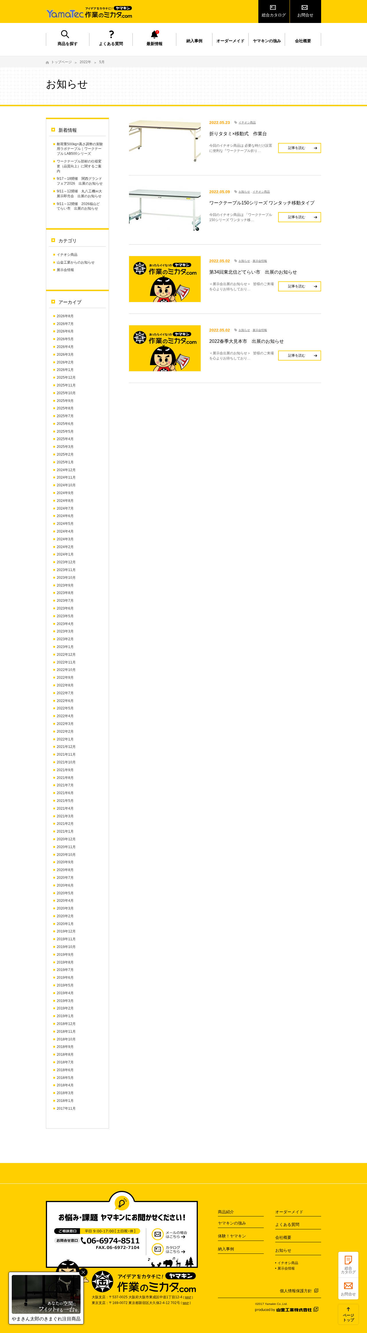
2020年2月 (65, 916)
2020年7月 (65, 878)
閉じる (83, 1272)
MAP (188, 1297)
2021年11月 (66, 754)
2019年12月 (66, 931)
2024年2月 (65, 547)
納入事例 (194, 40)
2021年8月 (65, 778)
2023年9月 (65, 585)
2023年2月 (65, 639)
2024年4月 (65, 531)
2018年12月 (66, 1024)
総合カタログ (274, 15)
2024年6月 (65, 516)
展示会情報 (65, 270)
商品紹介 (226, 1212)
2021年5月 (65, 801)
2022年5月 (65, 708)
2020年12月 (66, 839)
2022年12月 (66, 655)
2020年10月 (66, 855)
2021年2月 (65, 824)
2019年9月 (65, 955)
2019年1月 (65, 1016)
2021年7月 (65, 785)
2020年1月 (65, 924)
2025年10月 (66, 393)
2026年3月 (65, 355)
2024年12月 (66, 470)
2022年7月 (65, 693)
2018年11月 (66, 1032)
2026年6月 (65, 331)
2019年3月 (65, 1001)
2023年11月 (66, 570)
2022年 (85, 62)
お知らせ (244, 191)
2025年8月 (65, 408)
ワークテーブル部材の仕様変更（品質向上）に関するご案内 (79, 166)
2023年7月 (65, 601)
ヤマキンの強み (267, 40)
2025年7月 (65, 416)
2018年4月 (65, 1085)
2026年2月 (65, 362)
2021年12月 (66, 747)
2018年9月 (65, 1047)
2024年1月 (65, 554)
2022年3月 (65, 724)
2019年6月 (65, 978)
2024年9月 (65, 493)
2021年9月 (65, 770)
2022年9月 (65, 678)
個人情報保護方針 (296, 1290)
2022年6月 (65, 701)
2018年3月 (65, 1093)
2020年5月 (65, 893)
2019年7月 (65, 970)
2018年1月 (65, 1101)
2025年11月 (66, 385)
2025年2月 (65, 454)
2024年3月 (65, 539)
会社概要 (303, 40)
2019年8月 (65, 962)
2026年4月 (65, 347)
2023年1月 (65, 647)
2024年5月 (65, 524)
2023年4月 (65, 624)
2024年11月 (66, 477)
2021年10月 (66, 762)
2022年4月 (65, 716)
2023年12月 (66, 562)
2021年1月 (65, 831)
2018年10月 (66, 1039)
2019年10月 (66, 947)
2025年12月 (66, 378)
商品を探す (68, 43)
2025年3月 (65, 447)
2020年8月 (65, 870)
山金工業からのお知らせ (76, 262)
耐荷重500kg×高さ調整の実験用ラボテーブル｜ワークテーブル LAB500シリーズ (80, 149)
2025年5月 (65, 431)
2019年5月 (65, 985)
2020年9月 (65, 862)
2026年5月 (65, 339)
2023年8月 (65, 593)
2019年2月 (65, 1008)
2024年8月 (65, 501)
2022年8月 (65, 685)
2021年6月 (65, 793)
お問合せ (305, 15)
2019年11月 (66, 939)
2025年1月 (65, 462)
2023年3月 (65, 631)
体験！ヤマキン (232, 1236)
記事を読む (296, 148)
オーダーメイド (230, 40)
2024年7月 (65, 508)
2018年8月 (65, 1055)
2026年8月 (65, 316)
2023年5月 (65, 616)
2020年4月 (65, 901)
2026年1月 (65, 370)
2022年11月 (66, 662)
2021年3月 (65, 816)
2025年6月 (65, 424)
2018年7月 (65, 1062)
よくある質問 (111, 43)
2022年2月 (65, 732)
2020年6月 (65, 885)
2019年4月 (65, 993)
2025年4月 (65, 439)
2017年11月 (66, 1108)
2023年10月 (66, 578)
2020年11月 (66, 847)
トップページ (61, 62)
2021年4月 (65, 808)
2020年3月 (65, 908)
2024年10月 (66, 485)
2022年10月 (66, 670)
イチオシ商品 (67, 255)
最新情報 (155, 43)
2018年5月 (65, 1078)
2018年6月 (65, 1070)
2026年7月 (65, 324)
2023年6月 (65, 608)
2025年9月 (65, 401)
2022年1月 (65, 739)
